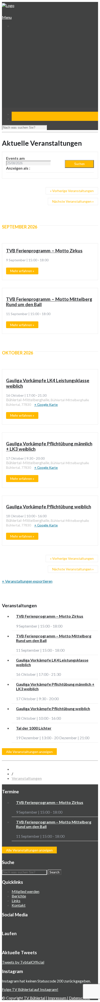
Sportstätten (26, 57)
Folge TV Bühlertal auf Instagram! (30, 989)
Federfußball (25, 76)
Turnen (21, 67)
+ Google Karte (46, 404)
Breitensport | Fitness (33, 85)
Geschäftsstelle (28, 44)
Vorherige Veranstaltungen (72, 191)
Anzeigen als (17, 168)
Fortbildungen (26, 94)
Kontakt (18, 108)
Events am (15, 158)
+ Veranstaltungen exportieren (27, 581)
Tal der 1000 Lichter (33, 728)
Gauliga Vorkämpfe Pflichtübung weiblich (48, 506)
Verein (17, 39)
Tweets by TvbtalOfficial (23, 962)
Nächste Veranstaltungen (73, 201)
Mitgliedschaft (27, 53)
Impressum (57, 997)
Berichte (19, 896)
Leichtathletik (26, 71)
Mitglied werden (25, 891)
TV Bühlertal (34, 997)
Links (16, 900)
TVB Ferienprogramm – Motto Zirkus (44, 250)
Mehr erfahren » (22, 271)
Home (16, 35)
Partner (18, 103)
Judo (19, 80)
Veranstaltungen (25, 90)
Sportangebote (24, 62)
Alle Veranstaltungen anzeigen (29, 752)
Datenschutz (79, 997)
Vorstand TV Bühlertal (33, 48)
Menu (7, 17)
